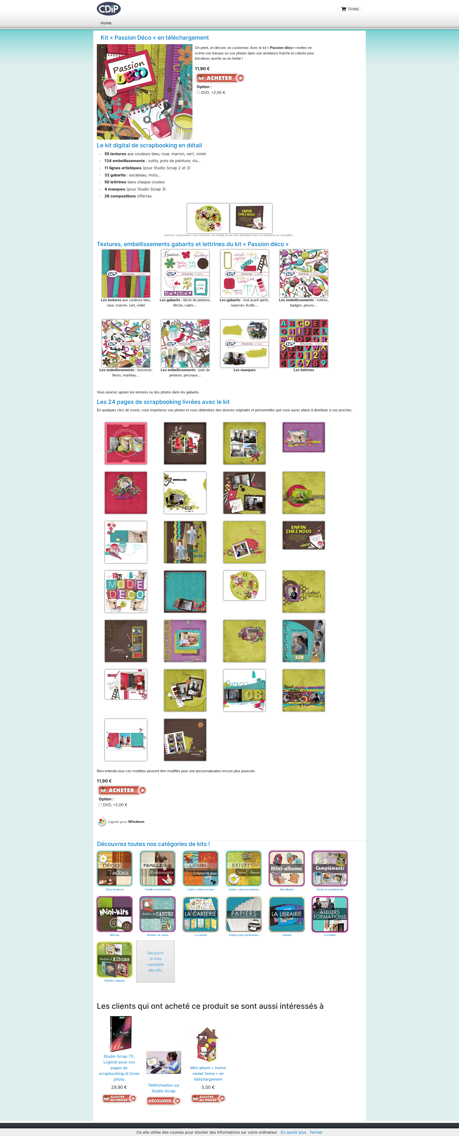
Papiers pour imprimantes (244, 935)
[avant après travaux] (244, 492)
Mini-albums (287, 889)
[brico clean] (126, 541)
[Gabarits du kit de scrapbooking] (185, 273)
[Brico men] (126, 442)
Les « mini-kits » (115, 914)
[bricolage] (185, 541)
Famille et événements (158, 889)
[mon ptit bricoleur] (244, 640)
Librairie (286, 935)
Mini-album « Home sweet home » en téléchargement (208, 1073)
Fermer (316, 1132)
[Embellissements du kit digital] (304, 273)
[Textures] (126, 273)
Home (106, 23)
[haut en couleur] (304, 436)
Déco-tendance (115, 889)
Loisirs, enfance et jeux (200, 889)
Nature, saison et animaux (244, 889)
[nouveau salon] (126, 684)
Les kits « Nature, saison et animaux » (244, 869)
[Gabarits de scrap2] (244, 273)
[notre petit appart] (185, 689)
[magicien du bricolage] (304, 591)
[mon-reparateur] (304, 640)
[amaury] (126, 492)
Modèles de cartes (158, 935)
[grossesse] (185, 591)
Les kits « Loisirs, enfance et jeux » (201, 869)
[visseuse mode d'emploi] (185, 739)
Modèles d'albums (115, 960)
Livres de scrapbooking (287, 914)
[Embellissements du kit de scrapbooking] (126, 343)
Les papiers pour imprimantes (244, 914)
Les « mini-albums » (287, 869)
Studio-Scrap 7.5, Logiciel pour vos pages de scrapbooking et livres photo (119, 1068)
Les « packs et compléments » (330, 869)
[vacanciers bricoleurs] (126, 739)
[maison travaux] (126, 640)
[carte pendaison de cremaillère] (304, 534)
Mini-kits (115, 935)
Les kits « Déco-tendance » (115, 869)
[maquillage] (185, 640)
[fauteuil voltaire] (185, 442)
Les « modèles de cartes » (158, 914)
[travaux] (244, 689)
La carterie (201, 914)
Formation (330, 935)
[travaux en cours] (304, 689)
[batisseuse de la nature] (304, 492)
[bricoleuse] (244, 541)
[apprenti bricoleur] (185, 492)
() (353, 8)
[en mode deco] (126, 591)
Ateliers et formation (330, 914)
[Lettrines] (304, 343)
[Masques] (244, 343)
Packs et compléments (330, 889)
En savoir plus (293, 1132)
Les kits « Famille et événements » (158, 869)
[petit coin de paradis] (244, 442)
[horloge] (244, 585)
